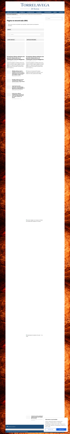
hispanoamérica (47, 12)
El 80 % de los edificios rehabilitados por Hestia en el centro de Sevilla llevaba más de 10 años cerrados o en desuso (18, 95)
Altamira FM (22, 12)
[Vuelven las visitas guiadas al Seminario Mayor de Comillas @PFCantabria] (28, 417)
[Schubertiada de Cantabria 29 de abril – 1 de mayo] (34, 336)
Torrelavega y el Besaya (12, 12)
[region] (56, 425)
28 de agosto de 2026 (11, 60)
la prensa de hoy (30, 12)
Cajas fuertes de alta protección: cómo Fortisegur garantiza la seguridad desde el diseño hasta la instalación (18, 87)
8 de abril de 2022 (34, 419)
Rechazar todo (50, 429)
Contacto (61, 12)
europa (55, 12)
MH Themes (26, 431)
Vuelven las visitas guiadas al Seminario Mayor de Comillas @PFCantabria (37, 417)
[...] (13, 67)
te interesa (38, 12)
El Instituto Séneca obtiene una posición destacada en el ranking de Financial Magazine (16, 58)
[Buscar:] (57, 14)
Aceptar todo (61, 429)
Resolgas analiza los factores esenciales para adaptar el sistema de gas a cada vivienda (18, 80)
